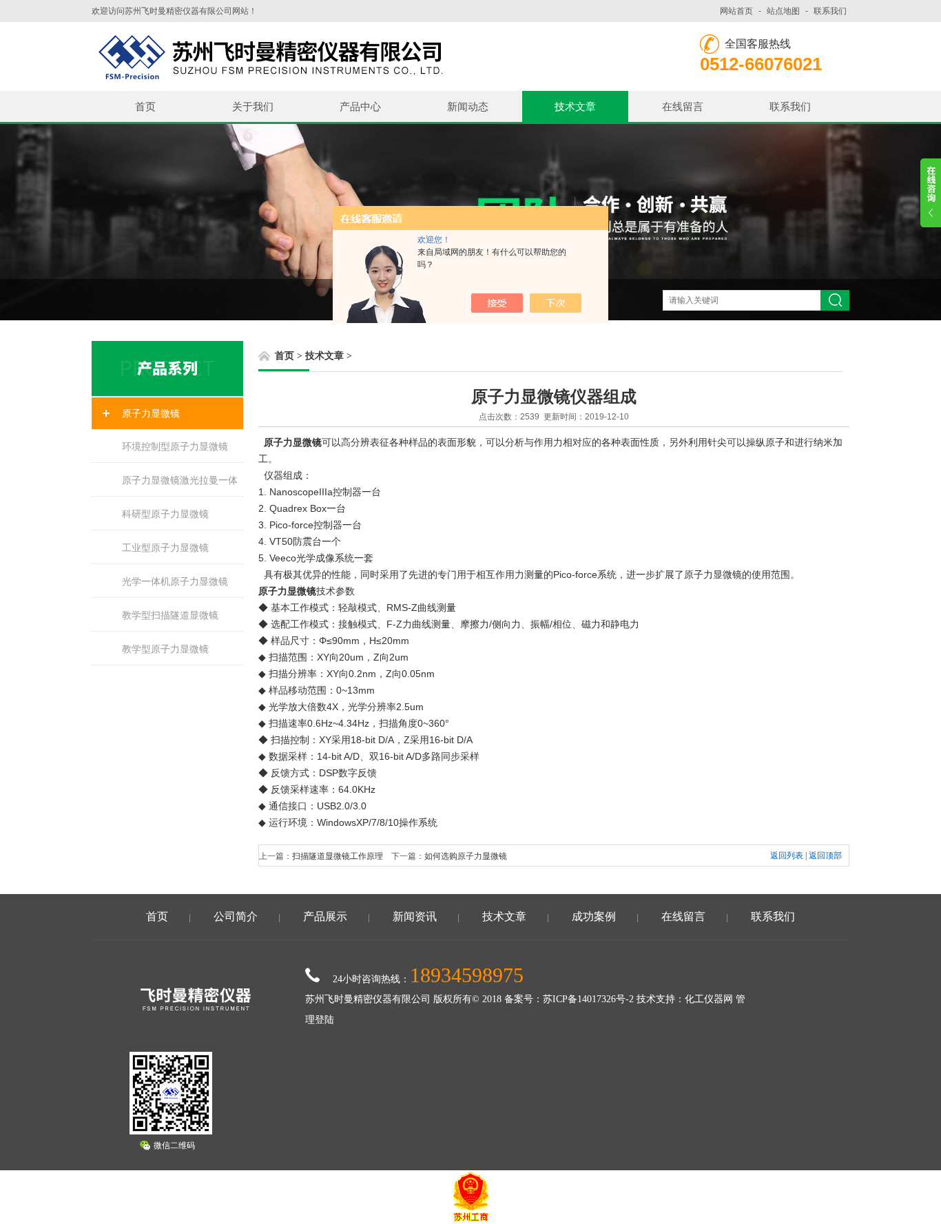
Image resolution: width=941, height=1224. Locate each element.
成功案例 (594, 916)
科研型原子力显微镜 (165, 513)
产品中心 (360, 106)
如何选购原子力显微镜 (465, 856)
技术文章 (575, 106)
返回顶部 (825, 855)
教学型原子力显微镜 (165, 648)
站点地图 (783, 11)
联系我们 (830, 11)
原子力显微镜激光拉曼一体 (180, 480)
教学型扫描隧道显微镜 (170, 615)
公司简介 (236, 916)
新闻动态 (467, 106)
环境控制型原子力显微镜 (175, 446)
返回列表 (786, 855)
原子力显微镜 (151, 413)
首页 (145, 106)
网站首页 (736, 11)
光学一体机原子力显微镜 (175, 581)
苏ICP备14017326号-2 (588, 999)
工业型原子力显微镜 (165, 547)
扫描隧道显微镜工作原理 (337, 856)
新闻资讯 (415, 916)
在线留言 (682, 106)
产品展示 (325, 916)
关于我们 (252, 106)
